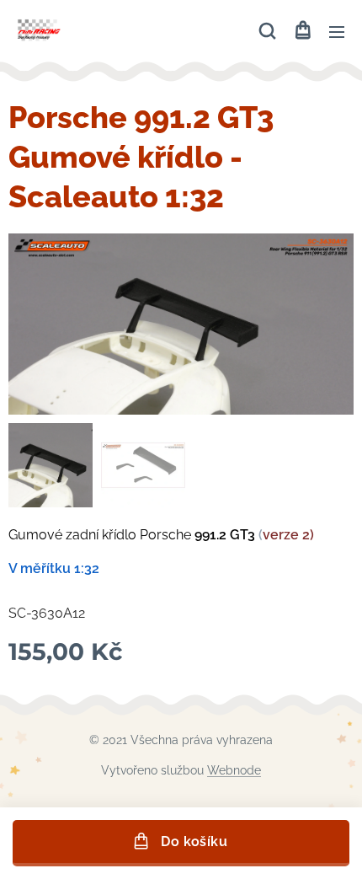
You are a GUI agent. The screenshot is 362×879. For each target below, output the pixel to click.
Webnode (234, 770)
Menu (337, 31)
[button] (267, 31)
